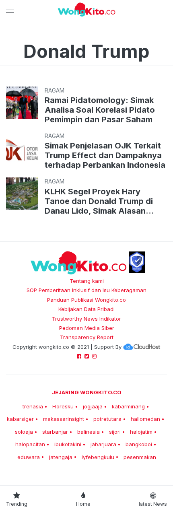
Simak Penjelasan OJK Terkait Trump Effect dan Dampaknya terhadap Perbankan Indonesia (105, 155)
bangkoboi (139, 444)
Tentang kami (87, 281)
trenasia (33, 406)
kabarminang (128, 406)
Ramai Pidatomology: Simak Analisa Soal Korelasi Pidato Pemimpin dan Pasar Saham (100, 109)
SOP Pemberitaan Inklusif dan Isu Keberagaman (86, 290)
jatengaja (60, 457)
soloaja (24, 431)
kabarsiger (20, 419)
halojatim (141, 431)
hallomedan (145, 419)
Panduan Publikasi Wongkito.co (86, 300)
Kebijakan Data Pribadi (86, 309)
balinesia (88, 431)
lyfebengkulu (98, 457)
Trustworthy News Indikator (86, 318)
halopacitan (30, 444)
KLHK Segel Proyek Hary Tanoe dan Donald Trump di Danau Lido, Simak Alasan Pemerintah (99, 201)
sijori (115, 431)
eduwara (28, 457)
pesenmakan (140, 457)
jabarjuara (103, 444)
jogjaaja (93, 406)
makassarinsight (63, 419)
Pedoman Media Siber (86, 328)
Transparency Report (86, 337)
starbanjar (55, 431)
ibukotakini (67, 444)
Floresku (63, 406)
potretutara (107, 419)
